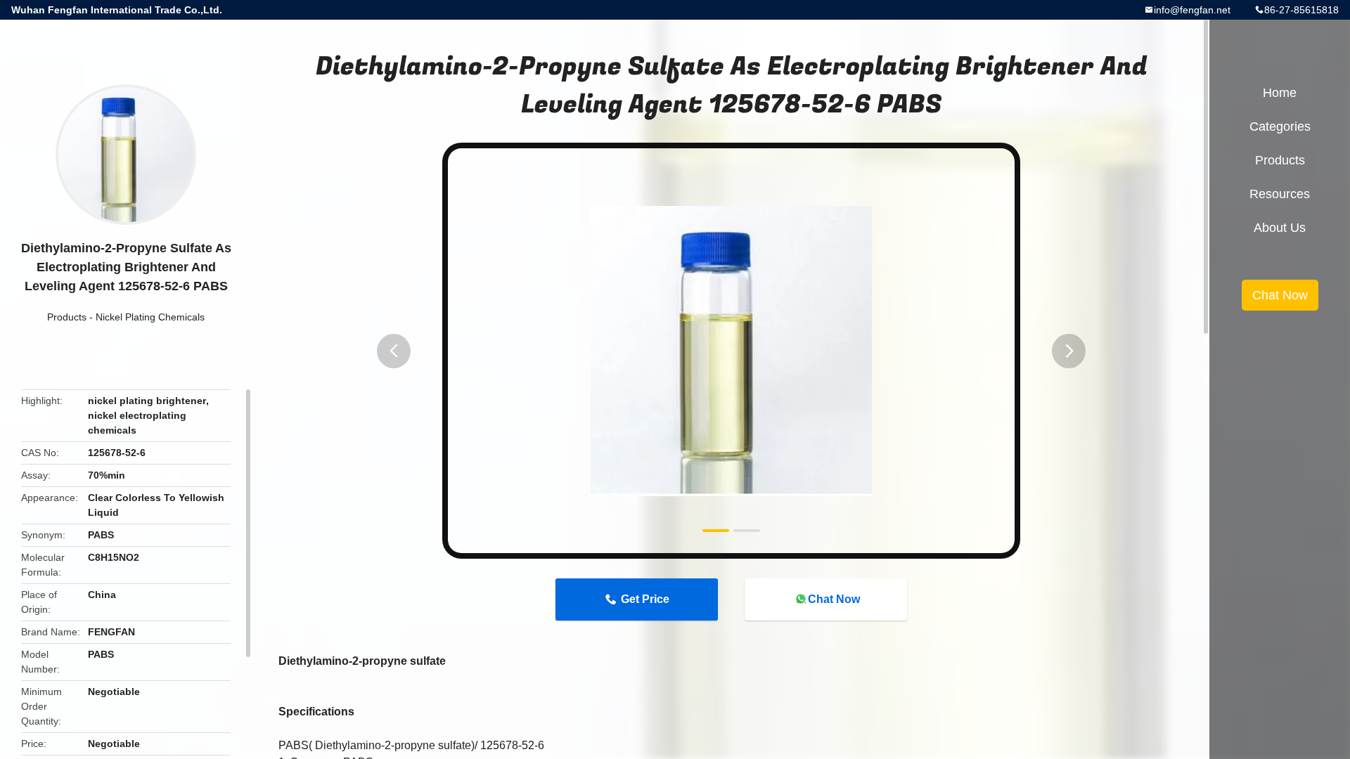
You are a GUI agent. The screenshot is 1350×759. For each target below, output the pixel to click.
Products (66, 317)
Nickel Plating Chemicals (150, 317)
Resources (1279, 194)
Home (1280, 93)
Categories (1280, 126)
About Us (1280, 228)
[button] (394, 351)
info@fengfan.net (1192, 9)
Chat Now (834, 599)
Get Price (645, 599)
